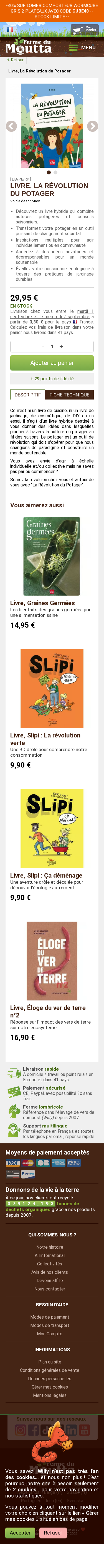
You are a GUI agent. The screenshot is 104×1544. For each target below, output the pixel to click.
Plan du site (49, 1362)
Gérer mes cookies (50, 1387)
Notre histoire (49, 1247)
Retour (17, 59)
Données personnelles (49, 1378)
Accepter (20, 1533)
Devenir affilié (50, 1280)
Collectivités (49, 1264)
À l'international (50, 1255)
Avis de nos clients (49, 1272)
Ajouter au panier (52, 362)
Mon (49, 1333)
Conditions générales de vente (49, 1370)
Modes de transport (49, 1325)
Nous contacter (49, 1289)
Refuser (53, 1533)
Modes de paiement (49, 1317)
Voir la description (25, 201)
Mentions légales (50, 1395)
